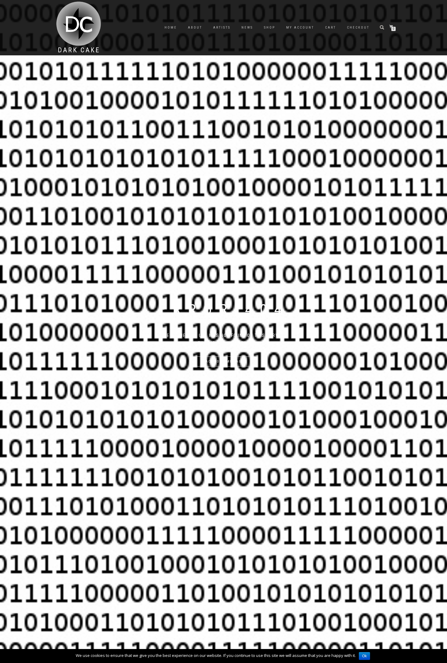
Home (171, 28)
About (195, 28)
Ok (364, 656)
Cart (330, 28)
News (247, 28)
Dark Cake (79, 50)
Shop (269, 28)
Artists (221, 28)
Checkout (358, 28)
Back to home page (223, 361)
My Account (300, 28)
